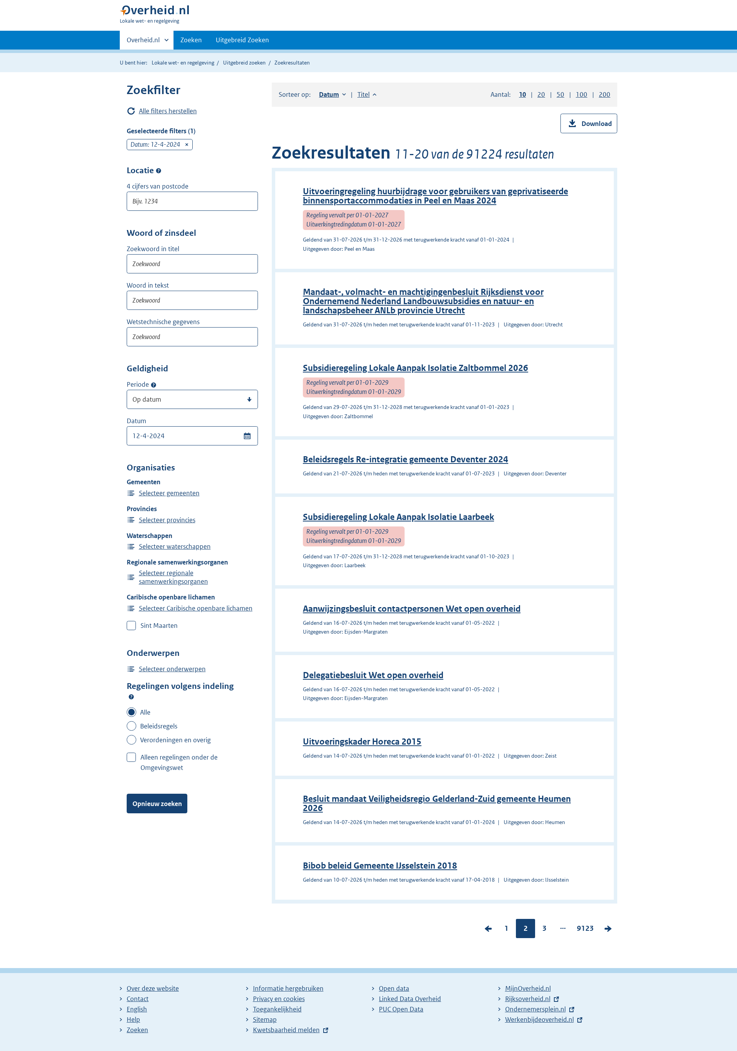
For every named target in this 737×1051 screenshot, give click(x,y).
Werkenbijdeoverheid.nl (539, 1019)
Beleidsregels (158, 726)
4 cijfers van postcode (157, 186)
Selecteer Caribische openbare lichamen (196, 608)
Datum (136, 420)
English (137, 1009)
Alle (145, 712)
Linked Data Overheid (410, 999)
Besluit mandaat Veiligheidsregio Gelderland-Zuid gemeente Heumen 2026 (437, 803)
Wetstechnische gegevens (163, 321)
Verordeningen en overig (175, 740)
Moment (153, 384)
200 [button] (604, 94)
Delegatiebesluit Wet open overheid (373, 675)
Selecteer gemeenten (169, 493)
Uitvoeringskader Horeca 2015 (362, 742)
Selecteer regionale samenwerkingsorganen (173, 577)
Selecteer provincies (167, 520)
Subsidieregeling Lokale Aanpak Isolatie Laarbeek (398, 517)
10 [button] (522, 94)
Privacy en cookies (279, 999)
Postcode (158, 170)
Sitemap (265, 1019)
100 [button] (581, 94)
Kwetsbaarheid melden (286, 1030)
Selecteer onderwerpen (172, 669)
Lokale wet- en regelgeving (183, 62)
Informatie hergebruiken (288, 988)
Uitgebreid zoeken (244, 62)
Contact (138, 999)
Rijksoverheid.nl (527, 999)
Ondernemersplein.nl (535, 1009)
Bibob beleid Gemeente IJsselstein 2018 (380, 866)
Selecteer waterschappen (175, 546)
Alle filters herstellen (168, 111)
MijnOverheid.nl (528, 988)
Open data (394, 988)
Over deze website (153, 988)
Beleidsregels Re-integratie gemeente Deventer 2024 (405, 459)
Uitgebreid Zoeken (242, 40)
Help (133, 1019)
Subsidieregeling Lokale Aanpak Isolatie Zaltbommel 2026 (415, 368)
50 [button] (560, 94)
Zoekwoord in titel (153, 248)
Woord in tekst (148, 285)
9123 (585, 930)
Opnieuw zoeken (157, 803)
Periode (138, 384)
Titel (367, 94)
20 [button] (541, 94)
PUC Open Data (401, 1009)
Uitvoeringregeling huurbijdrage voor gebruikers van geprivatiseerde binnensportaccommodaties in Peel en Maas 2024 (435, 196)
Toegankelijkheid (277, 1009)
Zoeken (191, 40)
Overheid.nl (143, 43)
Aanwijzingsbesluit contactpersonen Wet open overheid (412, 609)
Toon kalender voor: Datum (247, 436)
